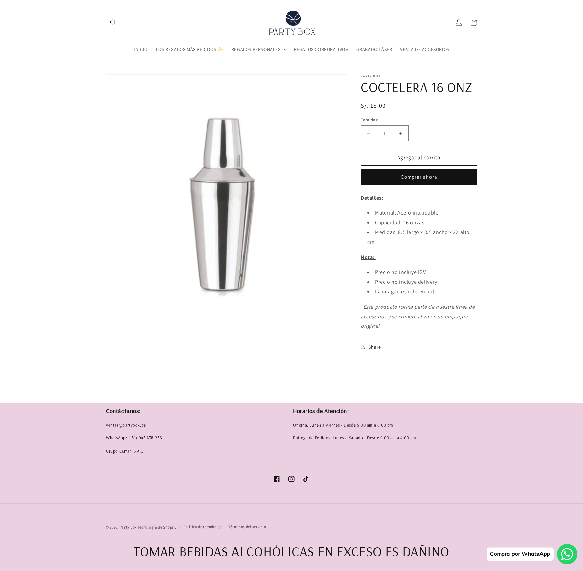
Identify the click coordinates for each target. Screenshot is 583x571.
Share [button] (374, 347)
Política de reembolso (202, 526)
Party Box (129, 527)
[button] (113, 22)
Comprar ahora (419, 177)
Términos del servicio (247, 526)
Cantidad (369, 120)
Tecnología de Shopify (157, 527)
